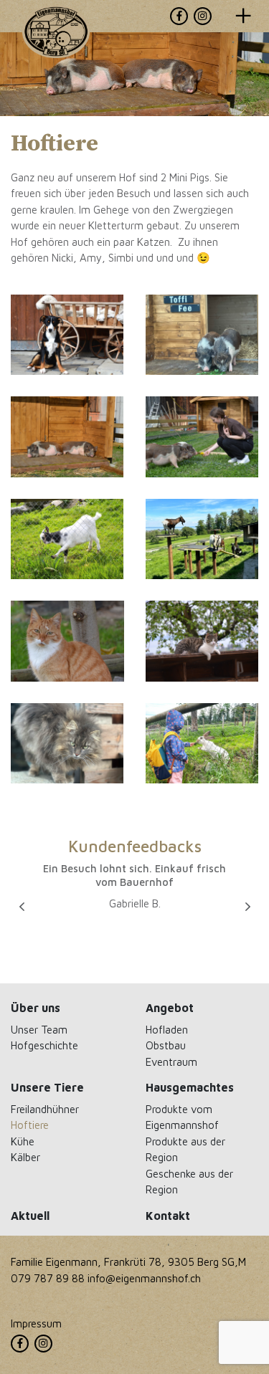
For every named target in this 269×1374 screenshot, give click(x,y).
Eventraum (171, 1061)
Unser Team (39, 1029)
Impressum (36, 1323)
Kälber (25, 1156)
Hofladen (167, 1029)
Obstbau (166, 1045)
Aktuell (30, 1215)
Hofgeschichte (44, 1045)
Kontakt (168, 1215)
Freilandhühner (45, 1108)
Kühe (22, 1141)
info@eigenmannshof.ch (144, 1278)
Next (247, 907)
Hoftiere (30, 1124)
